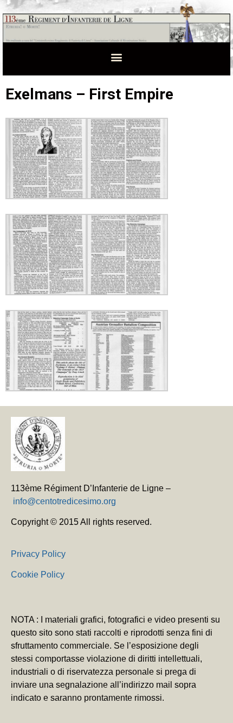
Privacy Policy (38, 554)
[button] (117, 57)
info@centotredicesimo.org (64, 501)
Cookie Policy (37, 574)
